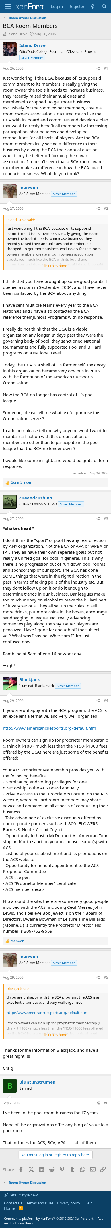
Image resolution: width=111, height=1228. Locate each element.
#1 (106, 68)
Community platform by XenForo (49, 1218)
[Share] (98, 68)
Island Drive (17, 33)
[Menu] (8, 6)
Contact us (13, 1203)
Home (9, 1208)
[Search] (104, 6)
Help (88, 1203)
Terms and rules (39, 1203)
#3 (106, 518)
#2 (106, 208)
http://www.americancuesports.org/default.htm (49, 728)
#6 (106, 1103)
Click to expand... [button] (56, 265)
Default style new (23, 1195)
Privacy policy (68, 1203)
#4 (106, 700)
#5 (106, 977)
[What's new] (92, 6)
